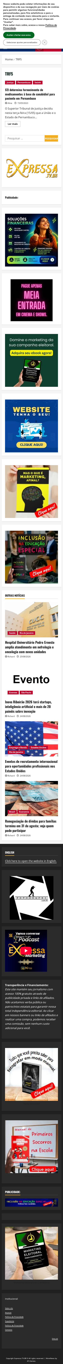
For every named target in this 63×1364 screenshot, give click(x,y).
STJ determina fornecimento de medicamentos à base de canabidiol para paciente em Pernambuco (30, 94)
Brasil (12, 811)
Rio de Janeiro (26, 633)
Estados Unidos (38, 747)
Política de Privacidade (14, 1317)
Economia (24, 811)
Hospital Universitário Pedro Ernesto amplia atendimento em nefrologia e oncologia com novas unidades (29, 647)
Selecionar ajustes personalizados (22, 42)
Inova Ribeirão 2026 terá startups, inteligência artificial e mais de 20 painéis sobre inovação (28, 706)
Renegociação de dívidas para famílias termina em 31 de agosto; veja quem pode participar (30, 826)
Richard (11, 656)
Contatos (8, 1329)
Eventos (13, 692)
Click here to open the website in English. (31, 861)
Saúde (38, 82)
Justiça (10, 82)
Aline (10, 103)
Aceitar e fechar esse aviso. (19, 35)
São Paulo (26, 692)
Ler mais (14, 124)
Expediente (9, 1321)
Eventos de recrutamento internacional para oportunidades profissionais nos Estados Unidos (31, 766)
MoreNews (50, 1358)
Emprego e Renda (18, 747)
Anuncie (8, 1312)
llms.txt (55, 1338)
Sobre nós (9, 1308)
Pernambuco (24, 82)
